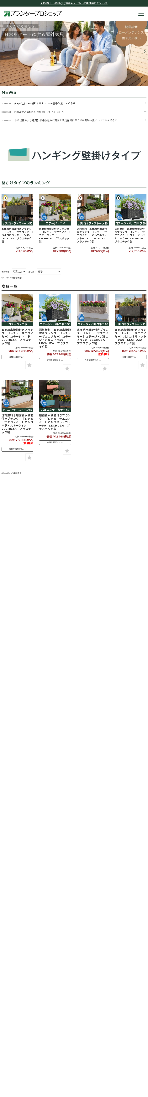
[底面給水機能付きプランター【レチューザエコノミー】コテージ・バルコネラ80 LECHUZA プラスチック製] (93, 310)
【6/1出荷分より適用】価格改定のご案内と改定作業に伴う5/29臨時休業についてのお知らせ (65, 120)
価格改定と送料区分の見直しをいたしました (39, 112)
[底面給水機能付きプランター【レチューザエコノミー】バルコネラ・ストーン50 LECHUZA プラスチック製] (18, 210)
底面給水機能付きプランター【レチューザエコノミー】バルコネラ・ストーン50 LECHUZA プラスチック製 (17, 235)
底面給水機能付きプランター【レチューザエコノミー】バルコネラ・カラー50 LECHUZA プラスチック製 (55, 422)
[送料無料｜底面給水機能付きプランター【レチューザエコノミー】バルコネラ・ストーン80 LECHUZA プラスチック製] (93, 210)
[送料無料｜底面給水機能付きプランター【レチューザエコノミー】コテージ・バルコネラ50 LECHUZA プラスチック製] (131, 210)
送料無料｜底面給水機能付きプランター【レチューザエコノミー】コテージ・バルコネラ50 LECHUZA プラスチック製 (130, 235)
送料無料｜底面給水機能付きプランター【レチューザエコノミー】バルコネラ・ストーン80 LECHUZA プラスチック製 (92, 235)
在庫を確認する (16, 357)
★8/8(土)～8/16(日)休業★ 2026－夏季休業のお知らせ (74, 3)
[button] (3, 51)
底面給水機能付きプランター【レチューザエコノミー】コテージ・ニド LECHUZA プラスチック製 (55, 235)
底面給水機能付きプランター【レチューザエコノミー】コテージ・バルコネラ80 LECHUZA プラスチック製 (93, 336)
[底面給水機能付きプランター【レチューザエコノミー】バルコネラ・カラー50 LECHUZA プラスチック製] (55, 396)
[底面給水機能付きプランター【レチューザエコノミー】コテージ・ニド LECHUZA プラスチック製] (55, 210)
